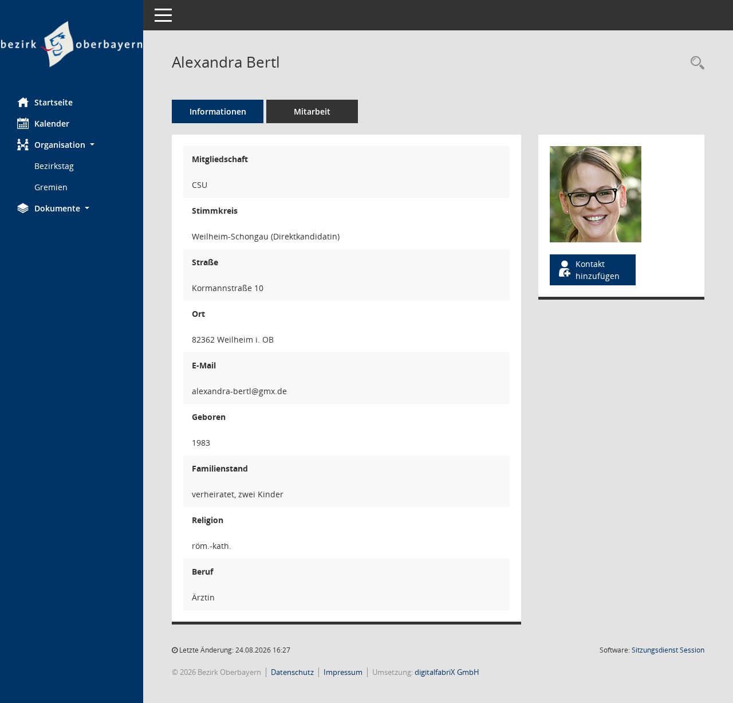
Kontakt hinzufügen (598, 269)
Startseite (53, 102)
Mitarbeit (312, 111)
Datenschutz (292, 672)
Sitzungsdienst (668, 650)
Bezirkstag (54, 165)
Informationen (218, 111)
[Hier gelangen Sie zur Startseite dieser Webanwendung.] (71, 44)
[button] (71, 144)
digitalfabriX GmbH (447, 672)
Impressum (343, 672)
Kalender (51, 123)
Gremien (51, 187)
